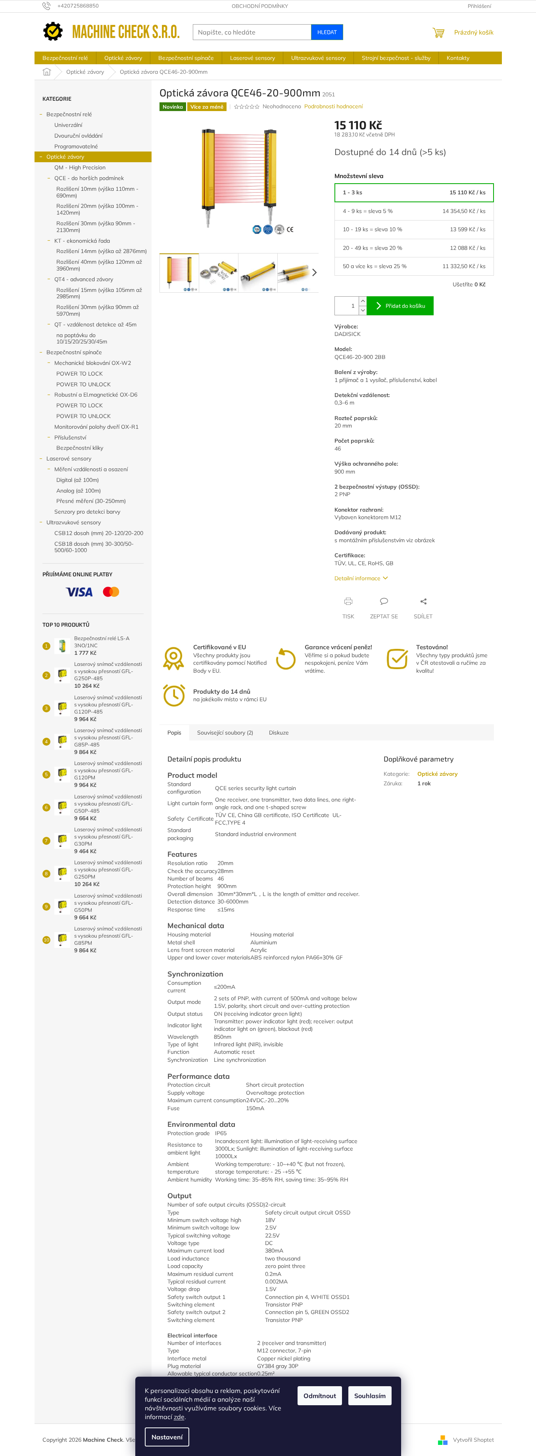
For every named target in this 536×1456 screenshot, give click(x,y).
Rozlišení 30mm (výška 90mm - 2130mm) (95, 227)
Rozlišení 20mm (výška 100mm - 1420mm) (97, 209)
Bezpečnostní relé (69, 114)
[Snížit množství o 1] (363, 310)
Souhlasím (370, 1396)
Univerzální (68, 125)
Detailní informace (357, 578)
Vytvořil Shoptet (473, 1439)
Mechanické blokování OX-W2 (92, 362)
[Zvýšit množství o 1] (363, 301)
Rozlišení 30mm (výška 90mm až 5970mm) (97, 310)
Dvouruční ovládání (78, 135)
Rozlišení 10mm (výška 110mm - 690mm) (97, 192)
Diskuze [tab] (279, 732)
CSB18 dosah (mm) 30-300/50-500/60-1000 (94, 547)
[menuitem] (65, 58)
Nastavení (167, 1437)
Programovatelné (76, 146)
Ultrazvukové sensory (73, 522)
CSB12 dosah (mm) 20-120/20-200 (98, 533)
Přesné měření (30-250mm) (91, 501)
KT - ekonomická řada (82, 240)
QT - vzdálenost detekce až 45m (95, 324)
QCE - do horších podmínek (89, 178)
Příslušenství (70, 437)
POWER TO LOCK (79, 373)
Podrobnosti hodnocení (333, 106)
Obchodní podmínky (260, 6)
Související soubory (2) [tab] (225, 732)
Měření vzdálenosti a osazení (91, 469)
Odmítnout (320, 1396)
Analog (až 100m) (78, 490)
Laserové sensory (68, 458)
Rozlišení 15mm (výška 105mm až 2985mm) (99, 293)
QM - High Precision (80, 167)
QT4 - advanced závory (83, 279)
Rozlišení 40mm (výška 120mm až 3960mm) (99, 265)
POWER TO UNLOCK (83, 384)
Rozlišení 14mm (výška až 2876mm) (101, 251)
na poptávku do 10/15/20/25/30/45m (81, 338)
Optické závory (65, 156)
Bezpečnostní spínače (74, 352)
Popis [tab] (174, 732)
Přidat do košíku (405, 305)
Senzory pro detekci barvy (87, 511)
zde (179, 1417)
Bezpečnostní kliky (79, 447)
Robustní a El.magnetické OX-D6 (95, 394)
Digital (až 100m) (77, 479)
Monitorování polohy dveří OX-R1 (96, 426)
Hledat (327, 32)
